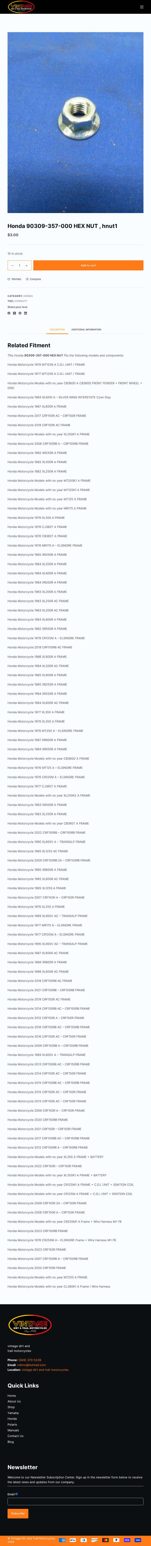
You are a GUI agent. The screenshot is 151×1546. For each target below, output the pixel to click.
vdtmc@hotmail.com (31, 1365)
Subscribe (18, 1513)
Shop (11, 1407)
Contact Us (15, 1436)
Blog (11, 1442)
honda (28, 295)
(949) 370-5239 (30, 1360)
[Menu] (141, 7)
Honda (12, 1418)
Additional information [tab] (86, 329)
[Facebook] (9, 313)
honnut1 (21, 300)
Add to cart (88, 265)
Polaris (12, 1424)
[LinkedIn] (25, 313)
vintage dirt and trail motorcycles (45, 1370)
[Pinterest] (20, 313)
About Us (14, 1401)
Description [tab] (57, 329)
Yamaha (13, 1413)
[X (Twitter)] (14, 313)
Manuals (13, 1430)
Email (11, 1494)
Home (12, 1395)
